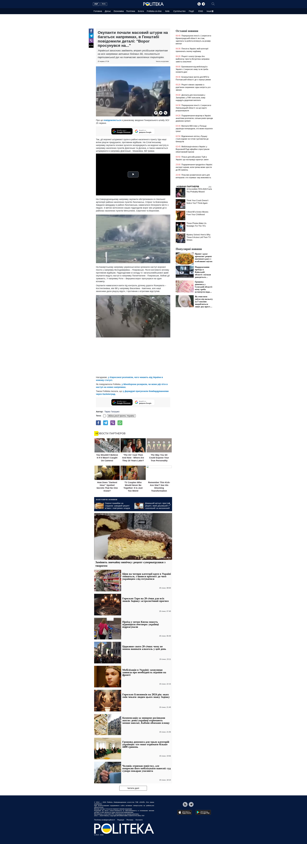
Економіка (119, 11)
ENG (200, 11)
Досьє (108, 11)
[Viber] (91, 40)
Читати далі (133, 788)
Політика (130, 11)
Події (191, 11)
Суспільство (179, 11)
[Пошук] (213, 4)
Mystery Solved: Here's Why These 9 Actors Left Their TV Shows (198, 237)
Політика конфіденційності (104, 820)
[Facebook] (91, 31)
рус (104, 4)
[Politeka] (153, 4)
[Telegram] (203, 4)
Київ (167, 11)
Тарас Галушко (111, 411)
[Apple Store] (184, 812)
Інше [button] (209, 11)
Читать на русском (162, 61)
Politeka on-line (154, 11)
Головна (98, 11)
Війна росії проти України (121, 416)
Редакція (120, 820)
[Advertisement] (133, 356)
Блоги (141, 11)
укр (96, 4)
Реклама (130, 820)
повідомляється (112, 120)
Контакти (139, 820)
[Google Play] (203, 812)
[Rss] (199, 4)
